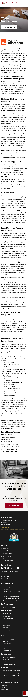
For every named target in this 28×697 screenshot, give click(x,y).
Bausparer (18, 84)
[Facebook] (2, 568)
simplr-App (6, 659)
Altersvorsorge (7, 587)
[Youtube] (8, 568)
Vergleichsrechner (8, 614)
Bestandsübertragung (9, 664)
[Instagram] (15, 568)
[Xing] (11, 568)
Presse (4, 648)
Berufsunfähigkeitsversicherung (13, 382)
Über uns (5, 641)
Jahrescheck (6, 620)
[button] (25, 3)
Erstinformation (5, 689)
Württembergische (6, 89)
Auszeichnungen (7, 643)
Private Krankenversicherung (11, 598)
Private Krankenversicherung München (13, 673)
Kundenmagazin (7, 630)
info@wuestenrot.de (11, 449)
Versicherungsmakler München (11, 670)
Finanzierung (6, 594)
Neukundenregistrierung (9, 657)
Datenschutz (4, 687)
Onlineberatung (7, 623)
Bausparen (6, 589)
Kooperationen (7, 650)
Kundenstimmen (7, 646)
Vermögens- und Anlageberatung (12, 600)
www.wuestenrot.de (12, 451)
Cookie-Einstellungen (7, 691)
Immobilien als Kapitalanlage (11, 596)
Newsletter (6, 627)
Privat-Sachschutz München (11, 675)
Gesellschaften (7, 616)
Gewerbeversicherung (9, 607)
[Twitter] (5, 568)
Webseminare (6, 625)
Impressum (4, 685)
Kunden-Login (7, 662)
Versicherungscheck (8, 618)
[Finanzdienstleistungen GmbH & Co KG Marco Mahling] (10, 3)
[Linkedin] (18, 568)
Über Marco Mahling (8, 639)
